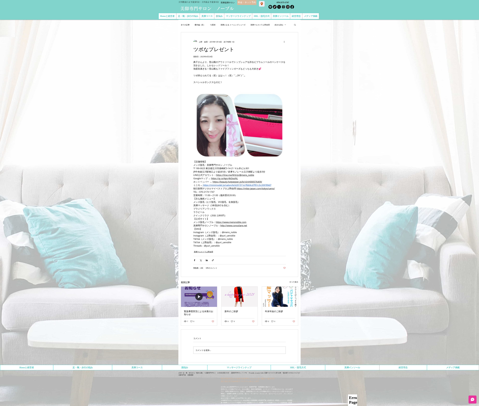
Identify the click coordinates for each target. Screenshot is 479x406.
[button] (295, 25)
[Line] (270, 7)
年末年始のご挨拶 (274, 311)
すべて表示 (293, 282)
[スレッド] (283, 7)
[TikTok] (275, 7)
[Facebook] (292, 7)
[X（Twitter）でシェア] (200, 260)
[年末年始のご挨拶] (280, 297)
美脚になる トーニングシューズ (233, 25)
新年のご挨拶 (231, 311)
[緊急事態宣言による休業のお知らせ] (199, 297)
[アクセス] (262, 4)
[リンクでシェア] (213, 260)
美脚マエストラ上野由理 (260, 25)
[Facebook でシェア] (194, 260)
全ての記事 (185, 25)
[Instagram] (288, 7)
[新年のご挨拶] (240, 297)
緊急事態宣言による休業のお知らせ (198, 313)
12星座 (213, 25)
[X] (279, 7)
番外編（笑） (200, 25)
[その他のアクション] (284, 41)
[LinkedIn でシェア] (207, 260)
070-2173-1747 (283, 2)
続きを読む (279, 25)
